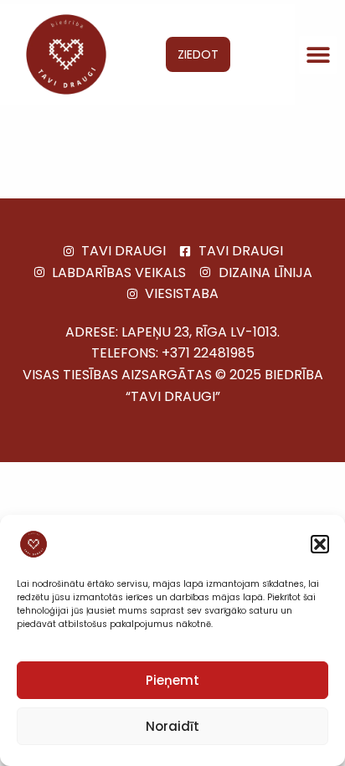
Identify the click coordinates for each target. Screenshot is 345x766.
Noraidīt (172, 726)
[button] (320, 544)
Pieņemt (172, 680)
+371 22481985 (208, 352)
